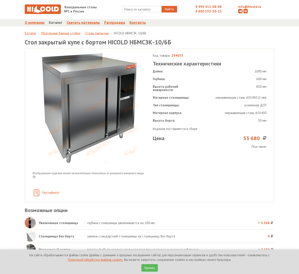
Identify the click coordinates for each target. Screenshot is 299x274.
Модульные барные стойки (60, 33)
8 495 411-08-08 (208, 7)
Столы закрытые (97, 33)
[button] (34, 177)
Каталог (55, 22)
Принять (149, 268)
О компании (34, 22)
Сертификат (50, 192)
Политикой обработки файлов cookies (95, 260)
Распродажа (114, 22)
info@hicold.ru (249, 7)
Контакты (137, 22)
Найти (169, 9)
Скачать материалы (83, 22)
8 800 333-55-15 (208, 11)
